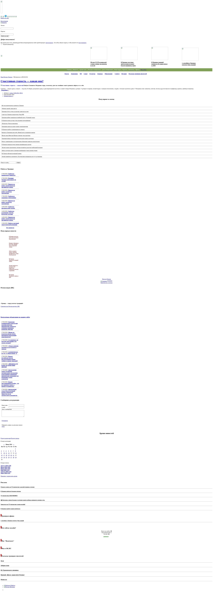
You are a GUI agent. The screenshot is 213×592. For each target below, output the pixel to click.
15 (15, 453)
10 (4, 453)
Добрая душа (5, 565)
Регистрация (4, 21)
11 (6, 453)
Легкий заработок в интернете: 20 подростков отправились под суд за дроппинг (22, 156)
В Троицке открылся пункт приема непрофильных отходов (16, 144)
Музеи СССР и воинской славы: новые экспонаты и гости (98, 64)
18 (6, 455)
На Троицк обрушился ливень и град (13, 276)
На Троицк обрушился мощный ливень (11, 153)
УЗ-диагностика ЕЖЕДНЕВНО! (9, 495)
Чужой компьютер (8, 44)
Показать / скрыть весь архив (9, 476)
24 (4, 457)
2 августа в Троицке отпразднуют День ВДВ (13, 114)
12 (8, 453)
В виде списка (15, 438)
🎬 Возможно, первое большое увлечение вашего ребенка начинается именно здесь (23, 500)
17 (4, 455)
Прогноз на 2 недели (106, 282)
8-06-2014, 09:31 (18, 93)
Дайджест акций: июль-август (9, 108)
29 (15, 457)
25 (6, 457)
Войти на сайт (5, 18)
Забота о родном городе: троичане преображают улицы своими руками (19, 150)
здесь (3, 426)
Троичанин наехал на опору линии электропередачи (15, 126)
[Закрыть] (4, 22)
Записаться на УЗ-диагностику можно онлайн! (13, 504)
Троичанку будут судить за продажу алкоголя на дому (15, 111)
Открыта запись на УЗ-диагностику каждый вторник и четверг (18, 487)
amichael (105, 536)
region (11, 93)
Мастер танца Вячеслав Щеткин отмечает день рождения (16, 135)
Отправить (5, 420)
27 (11, 457)
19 (8, 455)
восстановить (82, 42)
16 (1, 455)
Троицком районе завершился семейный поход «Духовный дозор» (18, 117)
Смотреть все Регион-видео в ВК (10, 306)
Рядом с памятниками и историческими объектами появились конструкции (21, 141)
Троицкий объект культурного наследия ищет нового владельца (18, 138)
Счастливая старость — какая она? (22, 81)
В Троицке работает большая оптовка (11, 491)
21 (13, 455)
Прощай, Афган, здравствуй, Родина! (13, 575)
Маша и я (4, 579)
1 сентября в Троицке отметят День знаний (189, 64)
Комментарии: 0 (8, 96)
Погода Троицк (106, 279)
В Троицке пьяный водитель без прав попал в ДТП (159, 64)
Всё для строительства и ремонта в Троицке (13, 105)
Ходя (2, 561)
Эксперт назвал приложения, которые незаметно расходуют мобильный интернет (22, 147)
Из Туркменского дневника (10, 570)
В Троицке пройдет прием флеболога (10, 508)
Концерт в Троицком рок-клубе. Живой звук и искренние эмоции (18, 132)
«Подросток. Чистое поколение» (10, 123)
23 (1, 457)
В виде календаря (6, 438)
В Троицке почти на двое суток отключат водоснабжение (16, 120)
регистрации (49, 42)
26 (8, 457)
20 (11, 455)
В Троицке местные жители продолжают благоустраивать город (128, 64)
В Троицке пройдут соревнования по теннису (13, 129)
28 (13, 457)
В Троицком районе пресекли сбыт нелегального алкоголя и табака (25, 57)
